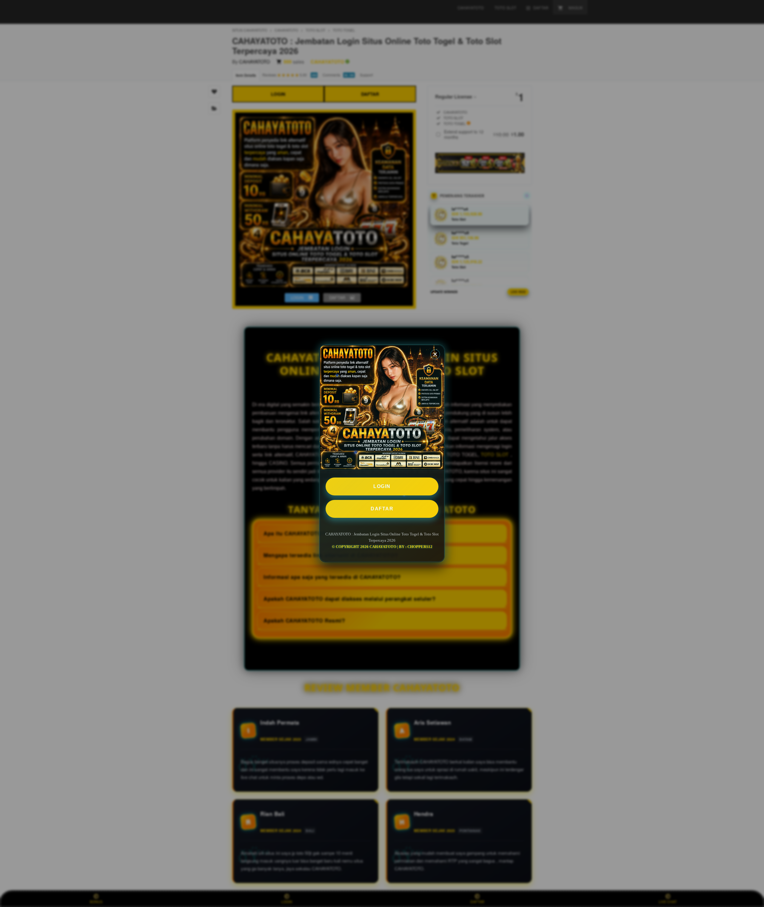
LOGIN (382, 486)
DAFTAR (382, 508)
